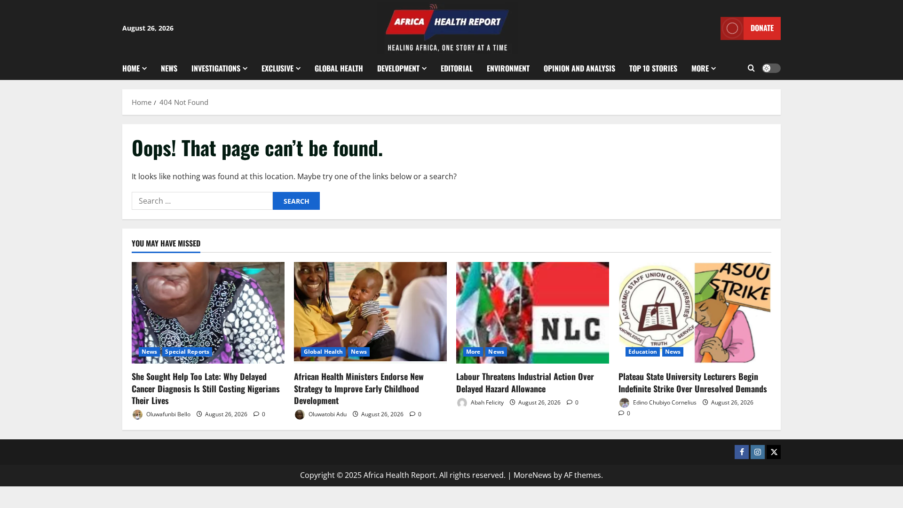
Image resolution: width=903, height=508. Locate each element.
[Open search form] (751, 68)
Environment (508, 68)
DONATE (762, 27)
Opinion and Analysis (579, 68)
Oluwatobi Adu (327, 414)
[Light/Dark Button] (771, 68)
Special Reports (187, 352)
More (700, 68)
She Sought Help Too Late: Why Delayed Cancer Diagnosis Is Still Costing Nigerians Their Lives (206, 388)
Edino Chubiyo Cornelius (664, 402)
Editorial (457, 68)
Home (131, 68)
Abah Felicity (486, 402)
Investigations (215, 68)
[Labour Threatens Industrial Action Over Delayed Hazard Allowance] (532, 313)
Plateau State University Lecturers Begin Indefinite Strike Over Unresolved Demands (692, 382)
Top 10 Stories (653, 68)
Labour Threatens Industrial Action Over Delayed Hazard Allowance (525, 382)
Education (642, 352)
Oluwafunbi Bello (167, 414)
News (169, 68)
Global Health (339, 68)
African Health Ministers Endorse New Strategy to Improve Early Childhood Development (359, 388)
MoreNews (533, 475)
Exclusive (277, 68)
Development (398, 68)
